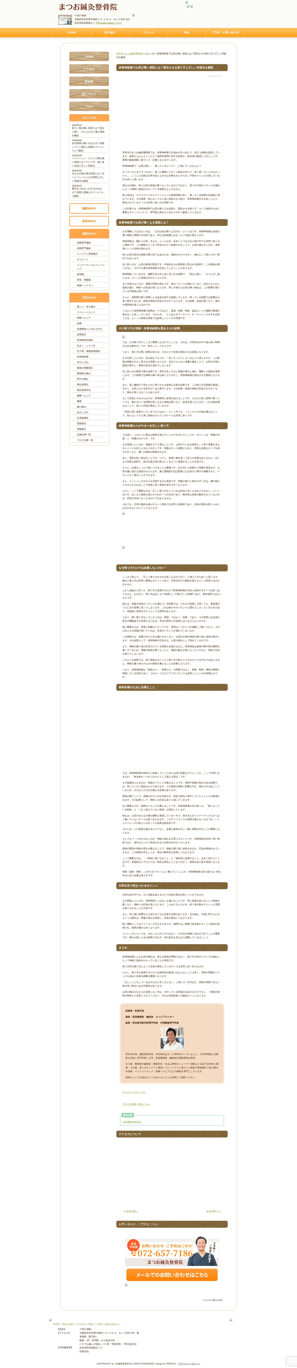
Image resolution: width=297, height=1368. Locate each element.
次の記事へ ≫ (213, 1211)
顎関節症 (81, 423)
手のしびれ (82, 362)
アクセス (148, 32)
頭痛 (79, 323)
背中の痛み (82, 379)
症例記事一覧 (84, 434)
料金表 (89, 81)
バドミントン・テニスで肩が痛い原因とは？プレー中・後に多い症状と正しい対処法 (88, 162)
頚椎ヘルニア (84, 317)
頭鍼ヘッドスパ (85, 285)
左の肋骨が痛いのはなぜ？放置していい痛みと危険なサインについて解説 (88, 147)
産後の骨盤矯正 (85, 367)
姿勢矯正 (81, 334)
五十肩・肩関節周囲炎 (88, 351)
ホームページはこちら (134, 1092)
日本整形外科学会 (132, 1122)
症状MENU (89, 221)
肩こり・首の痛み (86, 306)
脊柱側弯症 (82, 384)
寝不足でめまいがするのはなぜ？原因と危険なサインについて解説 (88, 192)
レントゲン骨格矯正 (87, 253)
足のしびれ (82, 412)
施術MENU (89, 208)
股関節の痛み (84, 373)
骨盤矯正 (81, 429)
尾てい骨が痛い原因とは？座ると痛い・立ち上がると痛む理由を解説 (88, 132)
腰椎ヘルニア (84, 395)
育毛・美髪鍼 (84, 279)
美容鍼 (80, 274)
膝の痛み (81, 406)
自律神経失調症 (85, 340)
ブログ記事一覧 (85, 440)
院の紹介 (110, 32)
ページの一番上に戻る (213, 1300)
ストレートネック (86, 312)
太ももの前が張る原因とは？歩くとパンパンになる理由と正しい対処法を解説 (88, 177)
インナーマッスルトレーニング (91, 267)
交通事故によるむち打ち (89, 329)
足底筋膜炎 (82, 418)
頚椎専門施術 (84, 242)
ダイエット (82, 259)
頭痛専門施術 (84, 248)
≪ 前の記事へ (130, 1211)
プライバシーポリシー (189, 1363)
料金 (187, 32)
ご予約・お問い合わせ (225, 32)
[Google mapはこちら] (109, 23)
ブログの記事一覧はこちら (136, 1104)
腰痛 (79, 401)
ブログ (89, 106)
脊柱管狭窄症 (84, 390)
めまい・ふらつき (86, 345)
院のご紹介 (68, 1324)
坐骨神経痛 (82, 356)
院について (89, 94)
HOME (72, 32)
